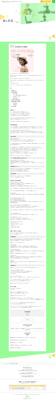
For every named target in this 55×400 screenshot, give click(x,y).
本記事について (14, 90)
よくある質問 (25, 394)
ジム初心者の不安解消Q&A (15, 347)
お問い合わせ (33, 394)
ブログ (33, 328)
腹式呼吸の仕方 (15, 104)
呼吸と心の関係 (15, 93)
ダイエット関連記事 (22, 328)
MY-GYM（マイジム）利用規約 (16, 342)
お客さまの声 (21, 394)
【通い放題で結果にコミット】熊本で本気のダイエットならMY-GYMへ (21, 345)
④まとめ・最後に (14, 106)
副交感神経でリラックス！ (16, 96)
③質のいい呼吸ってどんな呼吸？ (16, 101)
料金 (19, 394)
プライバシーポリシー (38, 394)
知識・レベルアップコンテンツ (39, 328)
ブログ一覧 (27, 319)
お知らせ (15, 45)
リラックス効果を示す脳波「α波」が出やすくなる (19, 95)
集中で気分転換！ (15, 98)
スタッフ (17, 394)
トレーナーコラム (28, 328)
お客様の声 (12, 328)
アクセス (29, 394)
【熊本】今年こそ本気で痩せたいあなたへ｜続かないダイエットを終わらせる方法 (23, 337)
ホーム (4, 363)
